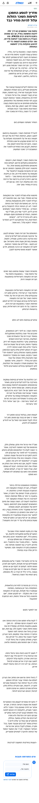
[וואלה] (19, 3)
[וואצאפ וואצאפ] (8, 3)
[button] (29, 3)
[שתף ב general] (3, 3)
